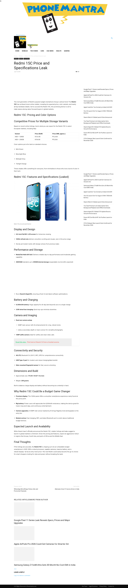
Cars (42, 51)
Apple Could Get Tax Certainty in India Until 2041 (98, 107)
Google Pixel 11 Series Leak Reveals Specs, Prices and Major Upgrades (98, 90)
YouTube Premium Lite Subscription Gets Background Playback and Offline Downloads (97, 122)
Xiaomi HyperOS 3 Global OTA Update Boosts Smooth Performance (97, 128)
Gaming (67, 51)
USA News (50, 51)
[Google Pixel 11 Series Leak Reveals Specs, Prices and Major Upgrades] (46, 509)
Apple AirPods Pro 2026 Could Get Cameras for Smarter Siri (41, 544)
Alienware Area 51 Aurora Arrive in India (67, 489)
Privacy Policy (103, 586)
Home (17, 51)
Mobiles (25, 51)
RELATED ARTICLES (22, 500)
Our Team (84, 586)
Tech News (34, 51)
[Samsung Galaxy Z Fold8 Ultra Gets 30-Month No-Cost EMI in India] (46, 554)
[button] (112, 38)
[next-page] (16, 569)
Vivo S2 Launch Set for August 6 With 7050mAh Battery (98, 112)
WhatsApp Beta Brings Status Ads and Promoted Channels (26, 490)
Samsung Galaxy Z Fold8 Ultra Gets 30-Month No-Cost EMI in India (44, 565)
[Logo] (20, 48)
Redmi (21, 58)
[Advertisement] (46, 87)
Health (58, 51)
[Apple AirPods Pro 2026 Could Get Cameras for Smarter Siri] (46, 533)
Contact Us (111, 586)
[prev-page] (14, 569)
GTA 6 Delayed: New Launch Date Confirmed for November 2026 (98, 139)
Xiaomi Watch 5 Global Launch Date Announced (98, 117)
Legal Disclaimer (93, 586)
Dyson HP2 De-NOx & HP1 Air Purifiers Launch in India (98, 133)
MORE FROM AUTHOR (39, 500)
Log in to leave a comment (22, 575)
